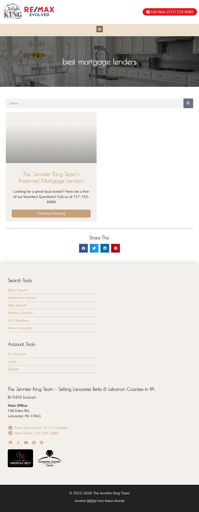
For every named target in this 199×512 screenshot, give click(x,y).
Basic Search (18, 290)
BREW (92, 501)
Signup (13, 369)
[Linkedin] (34, 442)
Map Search (17, 305)
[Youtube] (26, 442)
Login (12, 361)
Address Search (20, 313)
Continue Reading (51, 213)
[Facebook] (10, 442)
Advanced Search (21, 297)
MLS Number (18, 320)
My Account (17, 354)
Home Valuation (20, 328)
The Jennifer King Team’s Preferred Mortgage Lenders (51, 177)
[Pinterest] (41, 442)
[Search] (188, 103)
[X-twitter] (18, 442)
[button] (99, 29)
